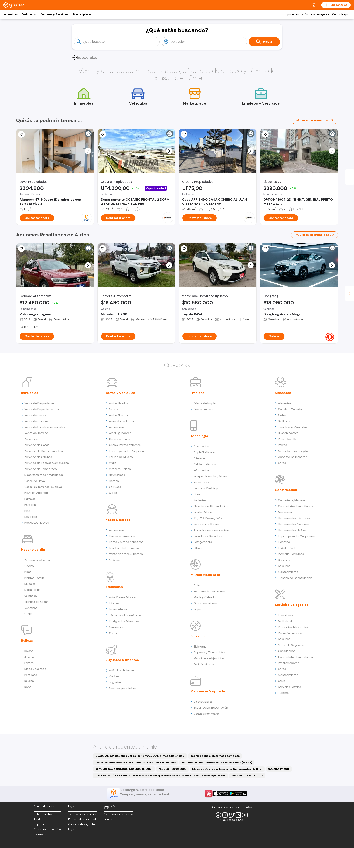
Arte (197, 585)
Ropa (27, 687)
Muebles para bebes (122, 688)
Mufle (112, 463)
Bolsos (28, 651)
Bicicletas (200, 646)
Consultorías (286, 651)
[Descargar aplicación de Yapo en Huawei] (208, 793)
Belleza (27, 640)
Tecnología (199, 436)
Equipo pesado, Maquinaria (127, 451)
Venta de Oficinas (36, 421)
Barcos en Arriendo (122, 536)
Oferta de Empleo (205, 403)
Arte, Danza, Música (122, 597)
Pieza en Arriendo (36, 493)
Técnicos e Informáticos (125, 615)
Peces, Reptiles (288, 439)
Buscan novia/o (288, 433)
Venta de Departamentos (41, 409)
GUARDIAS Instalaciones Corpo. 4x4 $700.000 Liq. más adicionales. (140, 755)
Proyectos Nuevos (36, 523)
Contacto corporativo (47, 829)
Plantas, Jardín (34, 578)
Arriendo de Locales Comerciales (46, 463)
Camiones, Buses (120, 439)
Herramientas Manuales (294, 524)
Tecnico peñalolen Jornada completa (215, 755)
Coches (114, 676)
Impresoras (201, 482)
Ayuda (37, 819)
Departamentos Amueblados (44, 475)
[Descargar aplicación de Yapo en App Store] (221, 793)
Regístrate (40, 834)
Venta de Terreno (36, 433)
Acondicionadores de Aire (211, 530)
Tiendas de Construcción (295, 578)
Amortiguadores (120, 433)
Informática (201, 470)
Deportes (198, 636)
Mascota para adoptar (293, 451)
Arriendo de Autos (121, 421)
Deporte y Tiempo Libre (210, 652)
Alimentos (284, 403)
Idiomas (114, 603)
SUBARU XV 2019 (279, 769)
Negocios (30, 517)
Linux (197, 494)
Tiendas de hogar (36, 602)
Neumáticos (117, 475)
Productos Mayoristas (293, 627)
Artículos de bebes (122, 670)
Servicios (284, 560)
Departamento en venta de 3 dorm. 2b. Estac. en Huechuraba (135, 762)
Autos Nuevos (118, 415)
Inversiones (285, 615)
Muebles (30, 584)
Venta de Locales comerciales (44, 427)
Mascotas (283, 393)
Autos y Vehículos (120, 393)
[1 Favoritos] (102, 134)
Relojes (29, 681)
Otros (28, 614)
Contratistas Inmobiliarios (295, 506)
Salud (281, 681)
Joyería (29, 657)
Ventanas (30, 608)
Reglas (72, 829)
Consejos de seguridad (317, 14)
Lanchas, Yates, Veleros (124, 548)
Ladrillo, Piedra (287, 548)
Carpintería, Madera (291, 500)
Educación (114, 587)
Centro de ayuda (341, 14)
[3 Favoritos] (184, 248)
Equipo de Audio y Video (210, 476)
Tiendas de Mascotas (292, 427)
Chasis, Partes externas (125, 445)
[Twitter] (231, 815)
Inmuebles (10, 14)
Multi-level (285, 621)
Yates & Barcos (118, 520)
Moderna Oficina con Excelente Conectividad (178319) (216, 762)
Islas (27, 511)
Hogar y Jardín (33, 549)
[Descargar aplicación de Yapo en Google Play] (238, 793)
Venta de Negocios (291, 645)
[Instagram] (225, 815)
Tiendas (108, 819)
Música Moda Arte (205, 575)
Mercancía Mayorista (207, 691)
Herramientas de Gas (292, 530)
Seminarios (116, 627)
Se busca (30, 596)
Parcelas (30, 505)
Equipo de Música (121, 457)
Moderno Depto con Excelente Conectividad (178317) (227, 769)
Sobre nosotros (43, 814)
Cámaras (200, 458)
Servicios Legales (289, 687)
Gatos (282, 415)
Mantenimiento (288, 572)
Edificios (30, 499)
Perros (282, 445)
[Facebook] (218, 815)
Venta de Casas (35, 415)
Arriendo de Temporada (40, 469)
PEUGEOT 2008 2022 (172, 769)
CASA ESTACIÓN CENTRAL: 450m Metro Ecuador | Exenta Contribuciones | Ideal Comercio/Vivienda (160, 775)
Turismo (283, 693)
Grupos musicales (206, 603)
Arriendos (31, 439)
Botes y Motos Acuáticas (126, 542)
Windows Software (206, 524)
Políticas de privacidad (82, 819)
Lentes (29, 663)
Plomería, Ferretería (291, 554)
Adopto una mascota (292, 457)
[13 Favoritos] (265, 134)
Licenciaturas (118, 609)
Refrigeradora (203, 542)
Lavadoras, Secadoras (209, 536)
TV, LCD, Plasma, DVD (208, 518)
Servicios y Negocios (291, 605)
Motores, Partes (120, 469)
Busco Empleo (203, 409)
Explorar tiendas (294, 14)
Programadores (288, 663)
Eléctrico (284, 542)
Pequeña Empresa (290, 633)
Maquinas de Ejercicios (209, 658)
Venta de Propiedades (39, 403)
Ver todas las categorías (118, 814)
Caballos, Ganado (290, 409)
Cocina (29, 566)
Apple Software (204, 452)
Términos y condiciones (82, 814)
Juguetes (115, 682)
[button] (88, 151)
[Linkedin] (238, 815)
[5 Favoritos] (21, 134)
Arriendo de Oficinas (38, 457)
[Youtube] (245, 815)
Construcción (286, 490)
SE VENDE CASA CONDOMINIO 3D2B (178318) (123, 769)
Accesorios (116, 427)
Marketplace (82, 14)
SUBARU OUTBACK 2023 (247, 775)
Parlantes (200, 500)
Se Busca (115, 487)
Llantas (114, 481)
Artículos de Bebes (37, 560)
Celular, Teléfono (205, 464)
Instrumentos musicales (209, 591)
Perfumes (30, 675)
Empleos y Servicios (54, 14)
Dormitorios (32, 590)
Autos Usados (118, 403)
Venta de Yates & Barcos (126, 554)
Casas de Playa (34, 481)
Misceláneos (286, 512)
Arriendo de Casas (36, 445)
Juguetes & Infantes (122, 660)
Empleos (197, 393)
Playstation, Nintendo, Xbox (212, 506)
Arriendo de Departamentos (43, 451)
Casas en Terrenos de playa (43, 487)
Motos (113, 409)
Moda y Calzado (35, 669)
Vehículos (29, 14)
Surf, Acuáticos (204, 664)
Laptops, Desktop (206, 488)
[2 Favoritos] (21, 248)
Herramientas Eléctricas (294, 518)
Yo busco (115, 560)
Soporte (39, 824)
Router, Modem (204, 512)
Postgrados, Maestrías (124, 621)
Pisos (27, 572)
